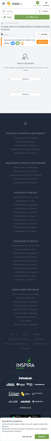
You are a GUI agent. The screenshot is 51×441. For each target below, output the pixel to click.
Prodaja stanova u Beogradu (25, 138)
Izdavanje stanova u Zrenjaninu (25, 261)
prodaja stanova (12, 23)
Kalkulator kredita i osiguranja (25, 324)
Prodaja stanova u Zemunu (25, 145)
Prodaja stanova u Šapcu (25, 216)
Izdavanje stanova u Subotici (25, 257)
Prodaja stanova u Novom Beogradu (25, 149)
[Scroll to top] (25, 123)
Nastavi (42, 437)
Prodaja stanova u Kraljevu (25, 231)
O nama (24, 334)
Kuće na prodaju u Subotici (25, 306)
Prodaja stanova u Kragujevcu (25, 205)
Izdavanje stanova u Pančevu (25, 268)
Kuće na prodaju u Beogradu (25, 313)
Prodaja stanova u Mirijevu (25, 153)
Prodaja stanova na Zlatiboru (25, 227)
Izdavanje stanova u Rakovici (25, 183)
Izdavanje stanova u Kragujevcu (25, 253)
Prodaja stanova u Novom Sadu (25, 197)
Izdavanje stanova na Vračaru (26, 179)
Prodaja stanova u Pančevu (25, 224)
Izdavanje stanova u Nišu (25, 249)
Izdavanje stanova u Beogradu (25, 167)
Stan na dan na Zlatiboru (25, 280)
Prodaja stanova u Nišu (25, 201)
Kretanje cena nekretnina (25, 317)
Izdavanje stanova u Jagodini (25, 272)
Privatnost (25, 348)
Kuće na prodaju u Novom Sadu (25, 294)
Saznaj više (27, 437)
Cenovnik (38, 339)
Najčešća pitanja (40, 344)
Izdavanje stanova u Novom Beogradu (26, 175)
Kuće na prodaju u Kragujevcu (25, 302)
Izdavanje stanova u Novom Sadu (25, 246)
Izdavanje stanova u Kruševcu (25, 264)
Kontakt (37, 334)
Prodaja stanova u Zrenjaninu (26, 212)
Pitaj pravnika (25, 321)
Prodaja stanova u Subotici (26, 208)
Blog (12, 334)
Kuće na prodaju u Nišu (25, 298)
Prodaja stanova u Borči (25, 142)
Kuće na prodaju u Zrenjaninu (25, 309)
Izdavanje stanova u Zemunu (25, 171)
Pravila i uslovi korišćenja (15, 344)
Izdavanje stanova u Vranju (25, 276)
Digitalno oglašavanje (18, 339)
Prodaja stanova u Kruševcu (25, 220)
